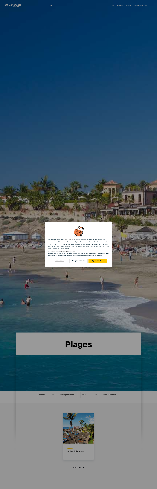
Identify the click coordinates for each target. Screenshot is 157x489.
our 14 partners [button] (69, 240)
